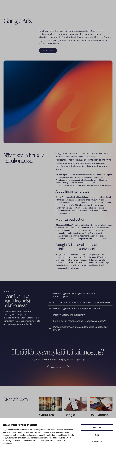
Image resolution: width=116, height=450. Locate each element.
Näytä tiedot (97, 441)
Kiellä (97, 435)
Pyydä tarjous (48, 50)
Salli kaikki (97, 427)
